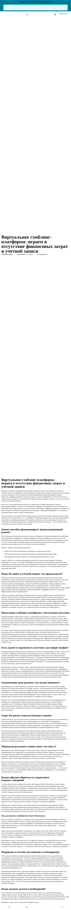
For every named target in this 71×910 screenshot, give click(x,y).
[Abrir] (55, 14)
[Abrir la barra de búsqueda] (27, 14)
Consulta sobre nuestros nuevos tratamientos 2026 (35, 2)
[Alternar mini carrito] (44, 907)
